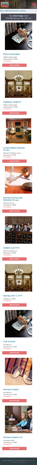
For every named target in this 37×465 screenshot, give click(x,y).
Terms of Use (30, 460)
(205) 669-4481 (14, 353)
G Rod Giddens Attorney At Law (14, 149)
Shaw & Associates (11, 54)
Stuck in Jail (5, 4)
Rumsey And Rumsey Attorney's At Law (12, 199)
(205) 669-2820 (14, 400)
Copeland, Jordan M (12, 102)
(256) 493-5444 (14, 305)
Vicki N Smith (9, 342)
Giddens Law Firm (11, 248)
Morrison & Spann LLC (13, 437)
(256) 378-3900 (14, 65)
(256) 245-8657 (14, 161)
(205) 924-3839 (14, 113)
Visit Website (7, 61)
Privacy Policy (16, 462)
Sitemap (22, 462)
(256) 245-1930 (14, 211)
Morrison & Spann (11, 389)
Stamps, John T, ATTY (12, 296)
